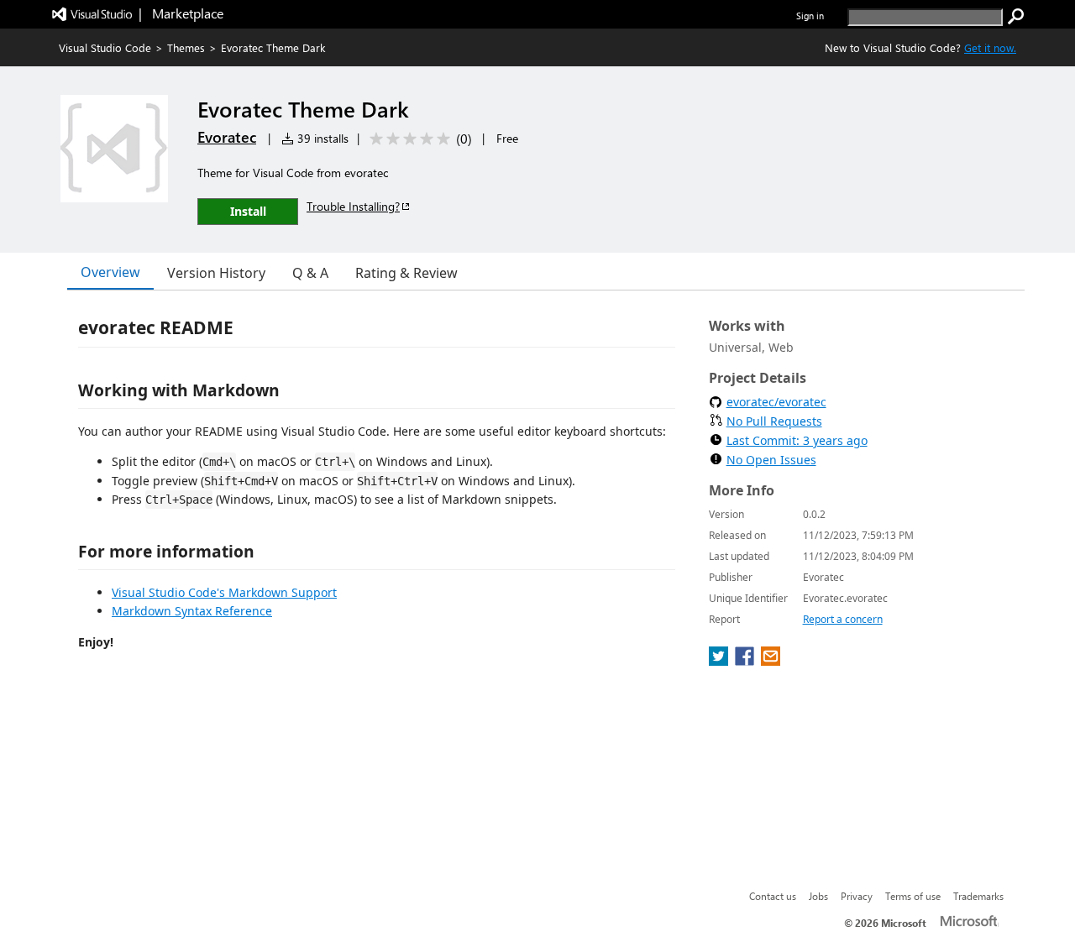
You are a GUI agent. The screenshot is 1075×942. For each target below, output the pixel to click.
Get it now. (990, 47)
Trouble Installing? (353, 206)
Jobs (818, 896)
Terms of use (913, 896)
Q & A (310, 273)
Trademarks (978, 896)
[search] (1016, 16)
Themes (186, 47)
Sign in (810, 15)
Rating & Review (406, 273)
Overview (110, 272)
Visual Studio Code (105, 47)
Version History (216, 273)
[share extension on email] (770, 661)
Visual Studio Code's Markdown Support (224, 592)
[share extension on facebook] (746, 661)
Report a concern (843, 619)
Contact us (772, 896)
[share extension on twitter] (720, 661)
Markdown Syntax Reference (192, 611)
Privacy (857, 896)
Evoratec (226, 137)
